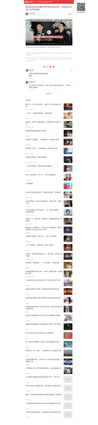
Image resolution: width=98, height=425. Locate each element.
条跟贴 (48, 93)
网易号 (31, 2)
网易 (26, 2)
